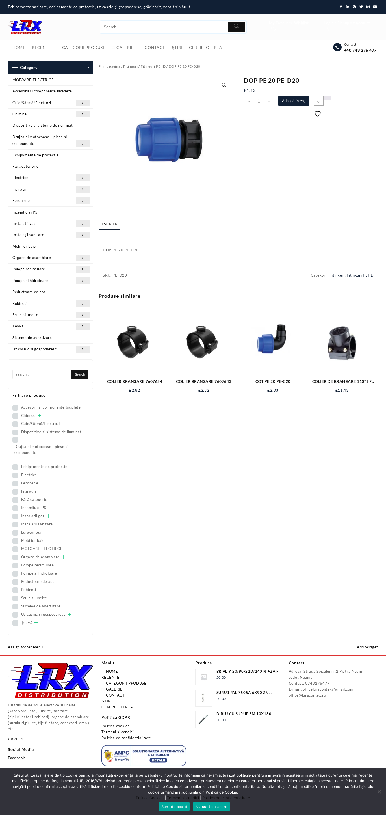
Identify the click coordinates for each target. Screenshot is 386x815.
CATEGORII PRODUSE (126, 683)
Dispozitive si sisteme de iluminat (42, 125)
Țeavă (18, 326)
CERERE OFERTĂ (117, 707)
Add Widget (367, 647)
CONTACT (115, 695)
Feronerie (21, 200)
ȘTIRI (106, 701)
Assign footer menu (25, 647)
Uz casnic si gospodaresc (34, 349)
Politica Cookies (150, 797)
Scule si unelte (25, 314)
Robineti (19, 303)
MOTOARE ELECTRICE (33, 79)
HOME (111, 671)
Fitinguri (19, 189)
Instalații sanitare (28, 234)
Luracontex (31, 532)
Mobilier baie (24, 246)
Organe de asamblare (31, 257)
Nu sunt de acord (211, 806)
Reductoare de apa (29, 292)
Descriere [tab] (109, 224)
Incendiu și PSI (25, 212)
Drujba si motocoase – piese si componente (39, 140)
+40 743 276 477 (360, 50)
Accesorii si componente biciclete (42, 91)
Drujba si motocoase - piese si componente (41, 449)
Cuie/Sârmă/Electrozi (31, 102)
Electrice (20, 177)
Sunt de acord (174, 806)
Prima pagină (109, 66)
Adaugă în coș (294, 101)
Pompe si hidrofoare (30, 280)
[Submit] (236, 27)
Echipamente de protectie (35, 155)
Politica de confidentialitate (126, 738)
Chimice (19, 114)
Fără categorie (25, 166)
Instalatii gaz (24, 223)
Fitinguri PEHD (153, 66)
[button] (224, 85)
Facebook (16, 758)
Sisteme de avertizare (32, 337)
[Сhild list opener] (39, 415)
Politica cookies (115, 726)
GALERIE (114, 689)
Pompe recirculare (28, 269)
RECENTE (110, 677)
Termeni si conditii (117, 732)
